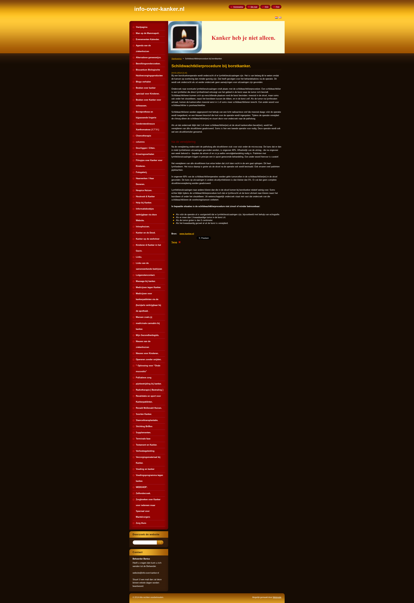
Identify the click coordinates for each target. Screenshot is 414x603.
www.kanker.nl (187, 233)
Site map (254, 7)
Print (277, 7)
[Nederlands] (276, 17)
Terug (174, 242)
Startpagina (176, 59)
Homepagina (238, 7)
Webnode (277, 597)
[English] (280, 17)
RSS (266, 7)
